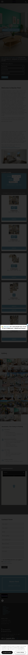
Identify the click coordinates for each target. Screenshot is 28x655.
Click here (6, 326)
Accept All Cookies (7, 652)
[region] (14, 649)
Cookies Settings (20, 652)
